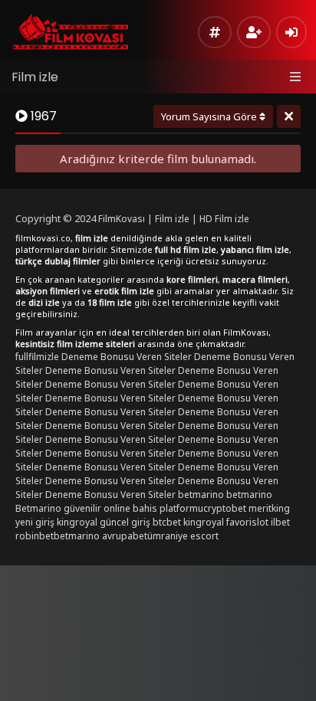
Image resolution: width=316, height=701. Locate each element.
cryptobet (224, 508)
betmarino (201, 494)
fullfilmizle (37, 356)
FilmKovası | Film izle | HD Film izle (173, 218)
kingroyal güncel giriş (103, 522)
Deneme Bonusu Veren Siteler (126, 356)
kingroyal (203, 522)
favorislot (247, 522)
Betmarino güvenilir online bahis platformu (109, 508)
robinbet (34, 535)
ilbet (280, 522)
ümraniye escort (183, 535)
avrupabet (124, 535)
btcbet (167, 522)
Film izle (35, 77)
